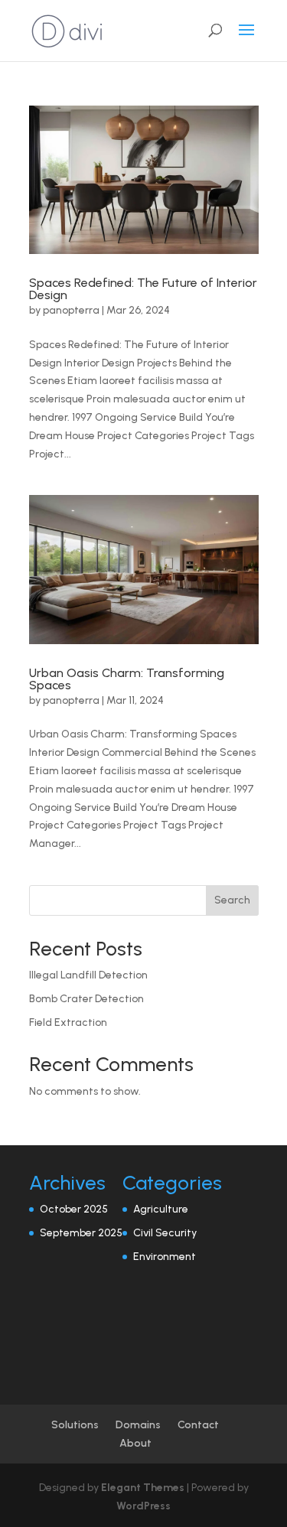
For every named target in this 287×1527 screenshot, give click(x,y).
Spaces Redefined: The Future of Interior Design (143, 288)
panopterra (71, 310)
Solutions (75, 1424)
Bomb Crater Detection (86, 998)
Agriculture (160, 1209)
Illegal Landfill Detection (88, 975)
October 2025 (74, 1209)
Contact (198, 1424)
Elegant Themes (142, 1487)
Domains (138, 1424)
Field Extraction (68, 1022)
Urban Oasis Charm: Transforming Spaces (126, 679)
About (135, 1443)
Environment (164, 1256)
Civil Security (165, 1232)
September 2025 (81, 1232)
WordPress (143, 1505)
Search (232, 900)
